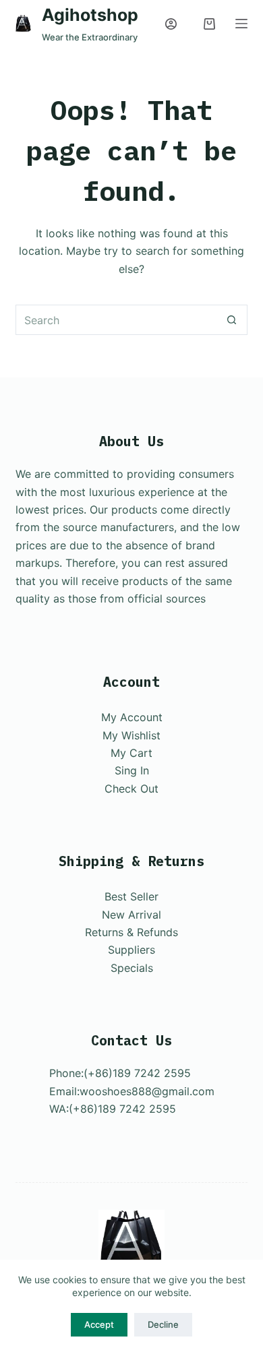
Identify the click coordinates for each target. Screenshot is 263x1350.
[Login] (171, 24)
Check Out (131, 788)
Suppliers (131, 949)
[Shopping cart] (209, 24)
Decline (163, 1324)
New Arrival (131, 914)
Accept (99, 1324)
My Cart (131, 753)
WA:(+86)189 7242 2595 (112, 1108)
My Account (132, 717)
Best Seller (131, 896)
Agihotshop (90, 15)
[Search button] (232, 320)
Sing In (132, 770)
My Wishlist (131, 735)
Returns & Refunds (131, 932)
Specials (132, 968)
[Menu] (241, 24)
